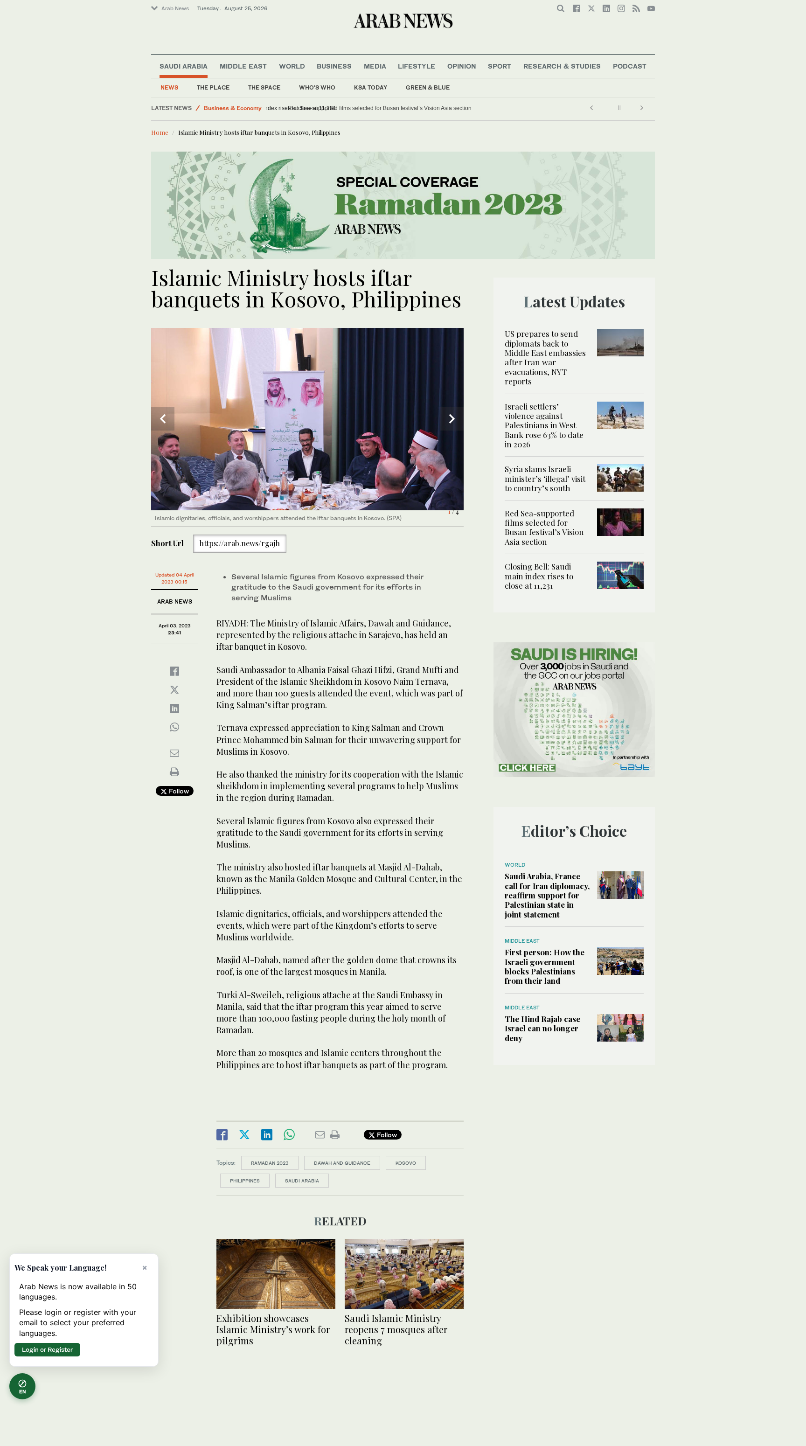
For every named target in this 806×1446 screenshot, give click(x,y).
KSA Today (370, 87)
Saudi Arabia (184, 66)
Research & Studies (562, 66)
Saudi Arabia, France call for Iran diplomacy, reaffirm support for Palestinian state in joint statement (547, 895)
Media (375, 66)
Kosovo (406, 1163)
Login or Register (47, 1349)
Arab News (175, 8)
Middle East (243, 66)
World (292, 66)
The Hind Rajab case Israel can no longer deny (542, 1028)
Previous (162, 419)
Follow (178, 791)
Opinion (461, 66)
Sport (499, 66)
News (169, 87)
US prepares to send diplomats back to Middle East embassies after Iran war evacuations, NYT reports (545, 357)
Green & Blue (428, 87)
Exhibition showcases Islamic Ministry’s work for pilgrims (273, 1329)
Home (159, 132)
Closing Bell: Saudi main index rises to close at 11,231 (340, 108)
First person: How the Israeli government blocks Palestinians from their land (544, 966)
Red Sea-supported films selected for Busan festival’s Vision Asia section (544, 527)
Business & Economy (233, 107)
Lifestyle (416, 66)
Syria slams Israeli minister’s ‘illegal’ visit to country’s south (545, 478)
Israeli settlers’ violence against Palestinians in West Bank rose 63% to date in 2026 (544, 425)
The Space (264, 87)
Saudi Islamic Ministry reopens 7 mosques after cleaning (396, 1329)
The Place (213, 87)
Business (334, 66)
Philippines (245, 1180)
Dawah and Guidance (342, 1163)
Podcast (629, 66)
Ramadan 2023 (270, 1163)
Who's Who (317, 87)
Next (452, 419)
